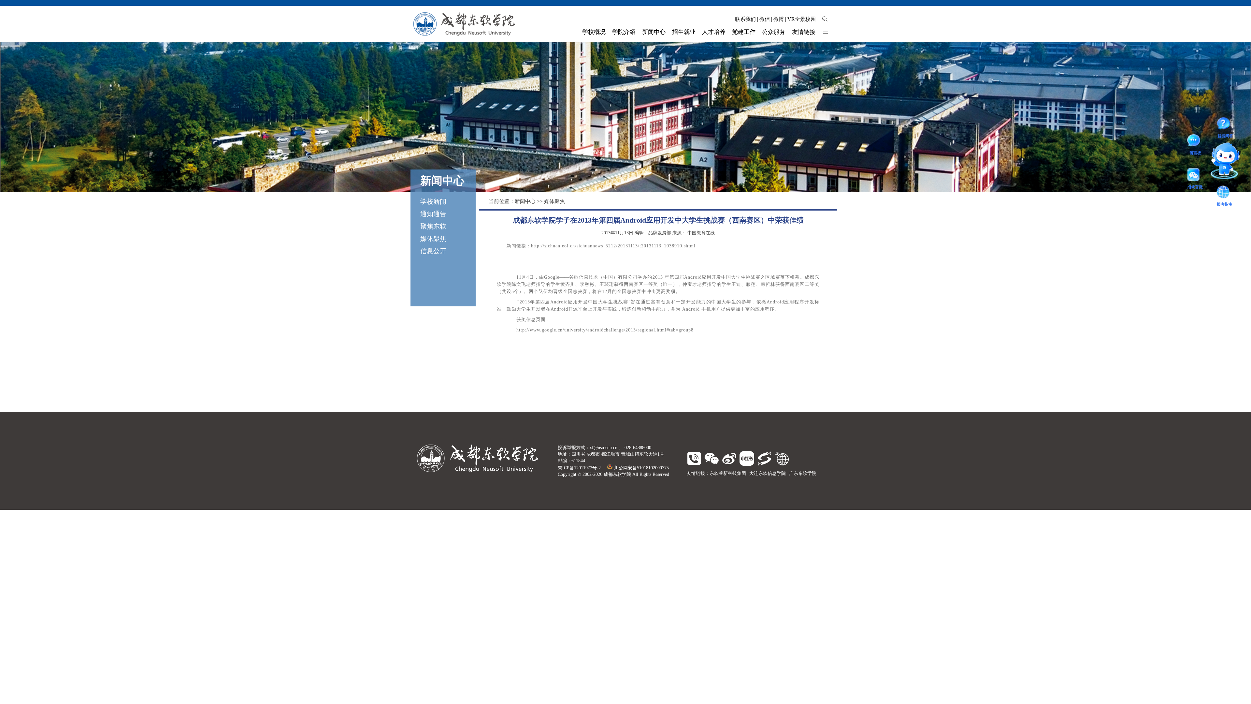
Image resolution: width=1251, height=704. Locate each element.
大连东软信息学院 (767, 473)
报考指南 (1215, 152)
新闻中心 (525, 201)
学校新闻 (433, 201)
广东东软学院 (802, 473)
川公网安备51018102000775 (641, 467)
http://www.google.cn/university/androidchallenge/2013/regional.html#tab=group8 (605, 330)
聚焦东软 (433, 226)
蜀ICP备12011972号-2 (579, 467)
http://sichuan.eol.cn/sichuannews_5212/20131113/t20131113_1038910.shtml (613, 245)
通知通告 (433, 213)
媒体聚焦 (433, 238)
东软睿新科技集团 (728, 473)
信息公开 (433, 251)
